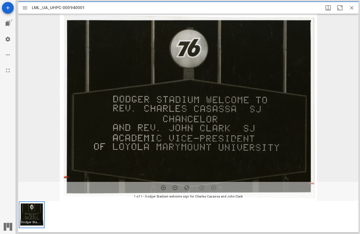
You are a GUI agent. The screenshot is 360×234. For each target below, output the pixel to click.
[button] (31, 215)
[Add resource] (8, 8)
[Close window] (352, 8)
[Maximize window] (340, 8)
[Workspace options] (8, 55)
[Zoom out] (175, 188)
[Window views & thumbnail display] (328, 8)
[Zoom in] (163, 188)
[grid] (188, 217)
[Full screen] (8, 70)
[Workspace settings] (8, 39)
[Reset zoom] (187, 188)
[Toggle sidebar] (25, 8)
